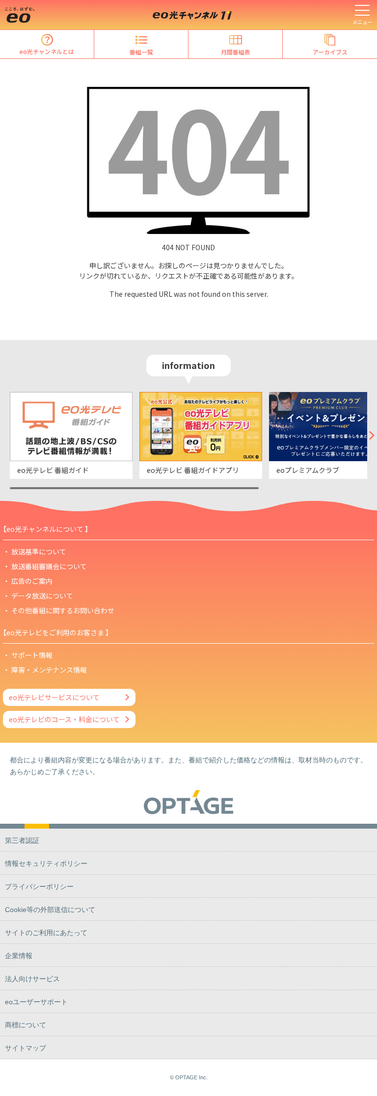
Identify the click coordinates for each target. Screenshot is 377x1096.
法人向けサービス (32, 979)
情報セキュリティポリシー (46, 863)
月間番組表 (235, 52)
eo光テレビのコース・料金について (64, 719)
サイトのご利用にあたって (46, 933)
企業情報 (18, 956)
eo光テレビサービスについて (54, 697)
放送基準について (38, 551)
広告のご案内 (32, 581)
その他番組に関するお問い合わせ (62, 610)
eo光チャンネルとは (47, 51)
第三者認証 (22, 840)
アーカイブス (330, 52)
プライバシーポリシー (39, 886)
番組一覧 (141, 52)
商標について (25, 1025)
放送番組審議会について (49, 566)
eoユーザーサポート (36, 1002)
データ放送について (42, 595)
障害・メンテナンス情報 (49, 670)
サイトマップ (25, 1048)
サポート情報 (32, 655)
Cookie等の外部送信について (50, 909)
